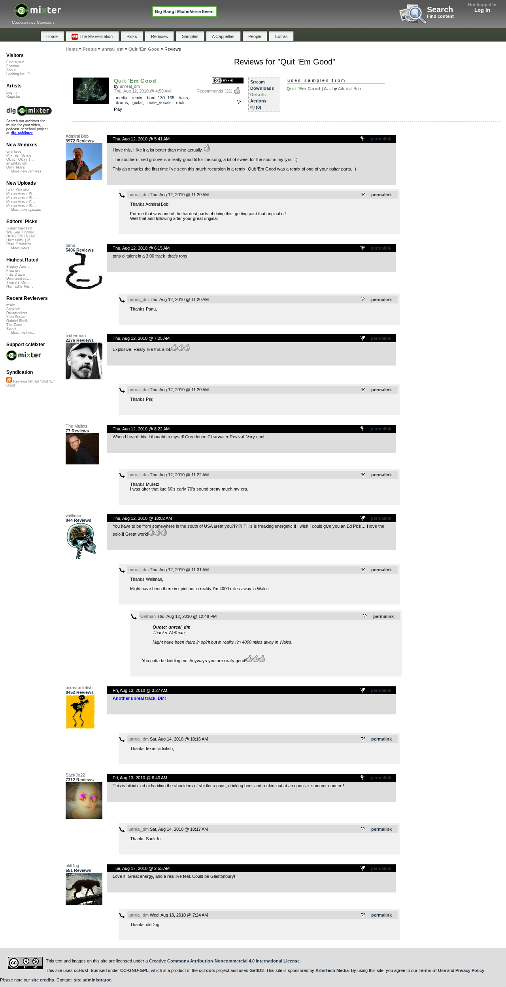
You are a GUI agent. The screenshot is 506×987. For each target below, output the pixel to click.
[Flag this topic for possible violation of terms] (363, 139)
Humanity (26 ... (21, 240)
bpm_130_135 (160, 97)
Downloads (262, 88)
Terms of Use (432, 970)
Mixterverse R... (21, 198)
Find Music (15, 62)
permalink (381, 138)
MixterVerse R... (21, 194)
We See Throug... (22, 232)
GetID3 (256, 970)
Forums (12, 66)
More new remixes (26, 171)
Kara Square (16, 317)
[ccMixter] (38, 15)
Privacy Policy (469, 970)
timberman (76, 335)
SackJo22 (75, 775)
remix (137, 97)
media (121, 97)
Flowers (13, 271)
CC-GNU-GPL (134, 970)
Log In (482, 10)
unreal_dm (130, 86)
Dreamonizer (16, 313)
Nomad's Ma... (19, 286)
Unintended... (18, 278)
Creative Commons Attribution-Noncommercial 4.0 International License (224, 961)
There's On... (18, 282)
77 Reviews (77, 430)
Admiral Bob (349, 88)
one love (14, 151)
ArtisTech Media (332, 970)
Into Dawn (15, 275)
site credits (42, 980)
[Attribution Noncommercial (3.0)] (228, 81)
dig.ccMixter (22, 133)
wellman (73, 515)
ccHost (81, 970)
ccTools (207, 970)
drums (122, 102)
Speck (11, 329)
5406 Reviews (80, 250)
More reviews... (24, 333)
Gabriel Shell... (18, 321)
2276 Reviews (80, 340)
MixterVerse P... (20, 202)
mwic (10, 305)
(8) (258, 107)
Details (258, 94)
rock (180, 102)
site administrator (92, 980)
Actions (258, 101)
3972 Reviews (80, 140)
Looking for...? (18, 74)
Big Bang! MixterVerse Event (184, 11)
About (11, 70)
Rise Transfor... (20, 244)
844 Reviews (78, 520)
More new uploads (26, 210)
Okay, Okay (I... (21, 159)
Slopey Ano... (18, 267)
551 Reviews (78, 870)
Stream (257, 82)
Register (13, 97)
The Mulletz (77, 426)
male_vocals (159, 102)
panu (70, 245)
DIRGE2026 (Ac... (22, 236)
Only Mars (15, 167)
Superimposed (19, 228)
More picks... (22, 248)
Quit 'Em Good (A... (309, 88)
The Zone (14, 325)
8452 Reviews (80, 692)
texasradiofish (79, 687)
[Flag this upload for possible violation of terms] (239, 102)
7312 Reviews (80, 779)
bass (183, 97)
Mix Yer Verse (18, 155)
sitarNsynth (16, 163)
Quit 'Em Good (135, 81)
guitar (137, 102)
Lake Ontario (18, 190)
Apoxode (13, 309)
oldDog (72, 865)
